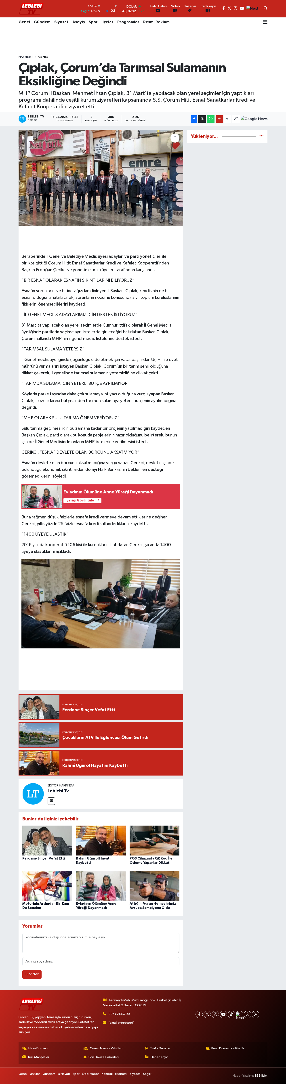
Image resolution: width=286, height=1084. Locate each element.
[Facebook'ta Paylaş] (194, 119)
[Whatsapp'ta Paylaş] (210, 119)
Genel (24, 22)
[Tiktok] (231, 1014)
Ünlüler (35, 1074)
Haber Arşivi (159, 1057)
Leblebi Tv (58, 791)
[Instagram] (215, 1014)
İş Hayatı (64, 1074)
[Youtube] (223, 1014)
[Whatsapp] (247, 1014)
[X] (207, 1014)
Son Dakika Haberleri (103, 1057)
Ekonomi (121, 1074)
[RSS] (255, 1014)
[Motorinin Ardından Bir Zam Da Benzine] (47, 885)
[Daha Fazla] (219, 119)
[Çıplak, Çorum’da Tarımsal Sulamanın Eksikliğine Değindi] (101, 178)
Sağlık (147, 1074)
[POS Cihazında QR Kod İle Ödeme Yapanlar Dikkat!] (154, 840)
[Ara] (265, 9)
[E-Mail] (51, 801)
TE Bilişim (260, 1075)
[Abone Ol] (254, 119)
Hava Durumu (38, 1048)
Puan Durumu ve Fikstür (228, 1048)
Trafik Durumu (160, 1048)
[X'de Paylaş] (202, 119)
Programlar (128, 22)
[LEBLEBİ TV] (31, 8)
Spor (93, 22)
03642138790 (119, 1014)
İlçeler (107, 22)
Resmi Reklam (156, 22)
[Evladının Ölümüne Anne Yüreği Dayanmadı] (101, 885)
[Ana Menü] (265, 22)
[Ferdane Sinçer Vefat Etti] (47, 840)
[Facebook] (199, 1014)
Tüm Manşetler (38, 1057)
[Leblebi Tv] (33, 794)
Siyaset (61, 22)
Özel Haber (90, 1074)
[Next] (239, 1014)
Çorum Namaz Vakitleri (106, 1048)
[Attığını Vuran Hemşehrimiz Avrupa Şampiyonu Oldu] (154, 885)
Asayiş (78, 22)
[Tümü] (261, 136)
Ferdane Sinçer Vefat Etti (43, 858)
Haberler (26, 57)
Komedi (107, 1074)
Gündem (42, 22)
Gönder (32, 974)
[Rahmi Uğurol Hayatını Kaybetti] (101, 840)
